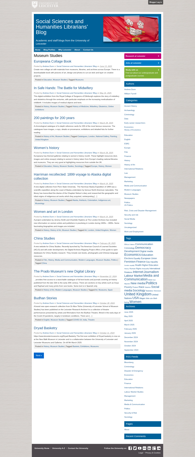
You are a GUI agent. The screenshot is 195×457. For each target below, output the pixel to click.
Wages (142, 298)
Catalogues (82, 136)
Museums (79, 80)
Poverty (128, 287)
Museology (39, 203)
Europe (94, 166)
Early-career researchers (134, 123)
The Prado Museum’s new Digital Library (64, 271)
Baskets (76, 346)
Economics (128, 127)
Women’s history (46, 148)
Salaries (148, 287)
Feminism (130, 261)
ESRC (126, 144)
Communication (144, 244)
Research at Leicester (135, 56)
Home (37, 50)
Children (132, 244)
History (46, 106)
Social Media (129, 219)
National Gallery (102, 136)
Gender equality (129, 265)
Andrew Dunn (48, 66)
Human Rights (135, 269)
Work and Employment (133, 231)
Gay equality (152, 262)
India (85, 320)
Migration (127, 283)
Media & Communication (134, 404)
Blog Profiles (49, 50)
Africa (126, 244)
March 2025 (129, 325)
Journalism (151, 272)
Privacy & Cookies (153, 453)
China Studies (44, 238)
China (44, 263)
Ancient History (130, 106)
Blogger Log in (156, 2)
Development (132, 251)
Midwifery (94, 106)
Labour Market (133, 275)
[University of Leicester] (45, 6)
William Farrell (130, 94)
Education (48, 80)
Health (138, 265)
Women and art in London (53, 211)
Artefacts (82, 200)
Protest (135, 287)
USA (135, 298)
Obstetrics (103, 106)
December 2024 (131, 337)
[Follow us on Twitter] (134, 448)
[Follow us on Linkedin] (148, 448)
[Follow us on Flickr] (143, 448)
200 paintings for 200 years (54, 118)
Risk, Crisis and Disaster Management (140, 210)
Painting (113, 136)
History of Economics (132, 130)
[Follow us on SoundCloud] (158, 448)
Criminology (129, 114)
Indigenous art (104, 200)
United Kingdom (42, 139)
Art (85, 230)
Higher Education (150, 265)
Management (129, 177)
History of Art (49, 136)
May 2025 (128, 316)
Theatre (91, 320)
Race (141, 287)
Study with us (132, 70)
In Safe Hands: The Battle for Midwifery (63, 88)
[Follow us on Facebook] (129, 448)
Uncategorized (130, 227)
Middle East (152, 280)
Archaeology (129, 110)
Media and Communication (66, 260)
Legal (140, 453)
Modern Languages (87, 260)
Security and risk (131, 215)
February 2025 (130, 329)
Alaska (75, 200)
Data (126, 119)
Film (45, 260)
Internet (138, 272)
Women (108, 166)
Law (126, 173)
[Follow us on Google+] (153, 448)
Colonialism (92, 200)
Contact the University (78, 448)
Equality (137, 258)
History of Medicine (81, 106)
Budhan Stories (45, 298)
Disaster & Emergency (133, 371)
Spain (110, 290)
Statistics (149, 291)
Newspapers (129, 198)
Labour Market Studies (133, 392)
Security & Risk (130, 413)
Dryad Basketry (45, 328)
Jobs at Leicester (133, 63)
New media (138, 283)
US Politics (128, 205)
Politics (114, 260)
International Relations (133, 169)
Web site (149, 298)
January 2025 (130, 333)
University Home (41, 448)
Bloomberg (128, 362)
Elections (128, 258)
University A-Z (58, 448)
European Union (149, 258)
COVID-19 (77, 320)
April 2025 (128, 320)
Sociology (79, 166)
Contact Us (88, 50)
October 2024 (130, 346)
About (77, 50)
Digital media (146, 251)
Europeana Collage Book (52, 61)
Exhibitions (84, 346)
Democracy (143, 247)
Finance (127, 156)
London (91, 136)
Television (157, 291)
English (47, 320)
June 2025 (128, 312)
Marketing (128, 181)
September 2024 (131, 350)
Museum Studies (60, 80)
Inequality (145, 269)
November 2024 (131, 341)
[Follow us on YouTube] (139, 448)
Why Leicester (64, 50)
